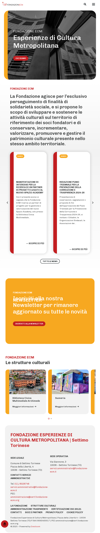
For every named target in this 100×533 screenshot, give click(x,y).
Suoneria (60, 398)
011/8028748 (22, 483)
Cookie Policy (75, 512)
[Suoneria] (70, 382)
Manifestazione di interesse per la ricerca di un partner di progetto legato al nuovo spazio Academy (29, 187)
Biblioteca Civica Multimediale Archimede (26, 399)
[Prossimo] (92, 202)
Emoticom (35, 526)
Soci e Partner (33, 512)
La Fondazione (18, 505)
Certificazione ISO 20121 (66, 509)
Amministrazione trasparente (29, 509)
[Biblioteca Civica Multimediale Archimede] (27, 382)
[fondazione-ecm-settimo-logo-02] (12, 4)
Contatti (16, 512)
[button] (85, 4)
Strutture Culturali (43, 505)
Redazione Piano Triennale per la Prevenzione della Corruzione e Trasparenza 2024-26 (72, 187)
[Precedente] (7, 202)
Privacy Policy (54, 512)
